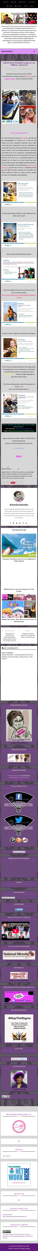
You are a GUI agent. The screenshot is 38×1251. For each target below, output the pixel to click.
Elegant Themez (25, 1248)
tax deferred (15, 478)
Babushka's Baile (24, 1246)
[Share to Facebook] (18, 469)
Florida (29, 474)
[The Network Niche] (19, 1185)
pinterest (23, 2)
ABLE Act (9, 472)
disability (8, 474)
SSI (10, 478)
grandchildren (15, 476)
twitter (11, 6)
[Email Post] (7, 467)
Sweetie (25, 138)
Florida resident (6, 476)
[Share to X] (16, 469)
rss (33, 6)
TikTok (26, 6)
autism (27, 472)
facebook (32, 2)
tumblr (15, 2)
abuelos (22, 472)
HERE (21, 386)
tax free (22, 478)
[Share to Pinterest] (19, 469)
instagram (6, 2)
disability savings (17, 474)
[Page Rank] (6, 1097)
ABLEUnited (29, 76)
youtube (19, 6)
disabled (24, 474)
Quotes (8, 1155)
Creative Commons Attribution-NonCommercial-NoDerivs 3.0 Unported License (18, 1236)
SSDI (7, 478)
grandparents (24, 476)
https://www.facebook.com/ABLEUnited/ (21, 431)
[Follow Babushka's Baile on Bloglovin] (19, 1060)
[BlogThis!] (14, 469)
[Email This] (12, 469)
